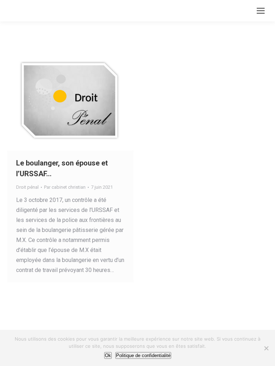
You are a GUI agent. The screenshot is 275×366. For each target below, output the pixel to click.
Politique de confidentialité (143, 355)
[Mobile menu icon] (261, 11)
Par (65, 187)
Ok (108, 355)
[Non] (266, 348)
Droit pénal (27, 187)
